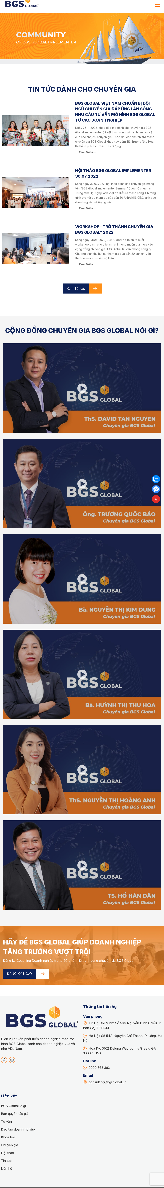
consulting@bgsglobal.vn (107, 1082)
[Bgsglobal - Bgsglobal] (21, 6)
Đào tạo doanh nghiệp (18, 1129)
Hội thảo (7, 1153)
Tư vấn (6, 1121)
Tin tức (6, 1161)
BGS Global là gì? (14, 1106)
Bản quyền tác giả (14, 1114)
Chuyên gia (9, 1145)
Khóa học (8, 1137)
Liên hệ (6, 1169)
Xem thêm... (87, 152)
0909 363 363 (99, 1068)
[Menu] (157, 6)
